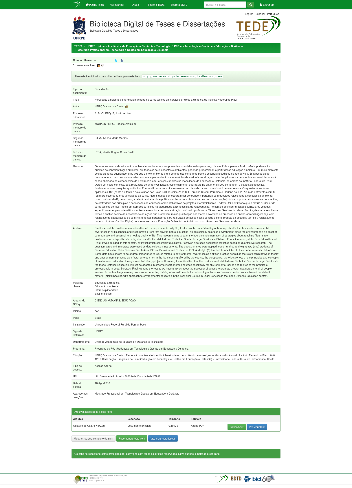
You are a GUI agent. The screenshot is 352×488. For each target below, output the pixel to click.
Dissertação (102, 89)
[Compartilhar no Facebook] (122, 60)
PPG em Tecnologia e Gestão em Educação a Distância (208, 46)
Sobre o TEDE (155, 4)
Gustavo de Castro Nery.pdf (89, 425)
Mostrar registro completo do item (93, 438)
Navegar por (117, 4)
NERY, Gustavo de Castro (109, 106)
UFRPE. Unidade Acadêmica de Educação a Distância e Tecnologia (128, 46)
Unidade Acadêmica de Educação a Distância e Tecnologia (129, 342)
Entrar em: (269, 4)
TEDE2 (78, 46)
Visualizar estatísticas (163, 438)
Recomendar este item (132, 438)
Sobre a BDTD (178, 4)
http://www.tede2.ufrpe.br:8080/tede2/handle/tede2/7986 (127, 376)
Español (260, 14)
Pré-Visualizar (257, 427)
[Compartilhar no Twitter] (116, 60)
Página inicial (96, 4)
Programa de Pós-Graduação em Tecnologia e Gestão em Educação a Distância (141, 348)
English (249, 14)
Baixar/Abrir (236, 427)
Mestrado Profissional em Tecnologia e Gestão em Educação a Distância (123, 50)
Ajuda (136, 4)
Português (273, 14)
